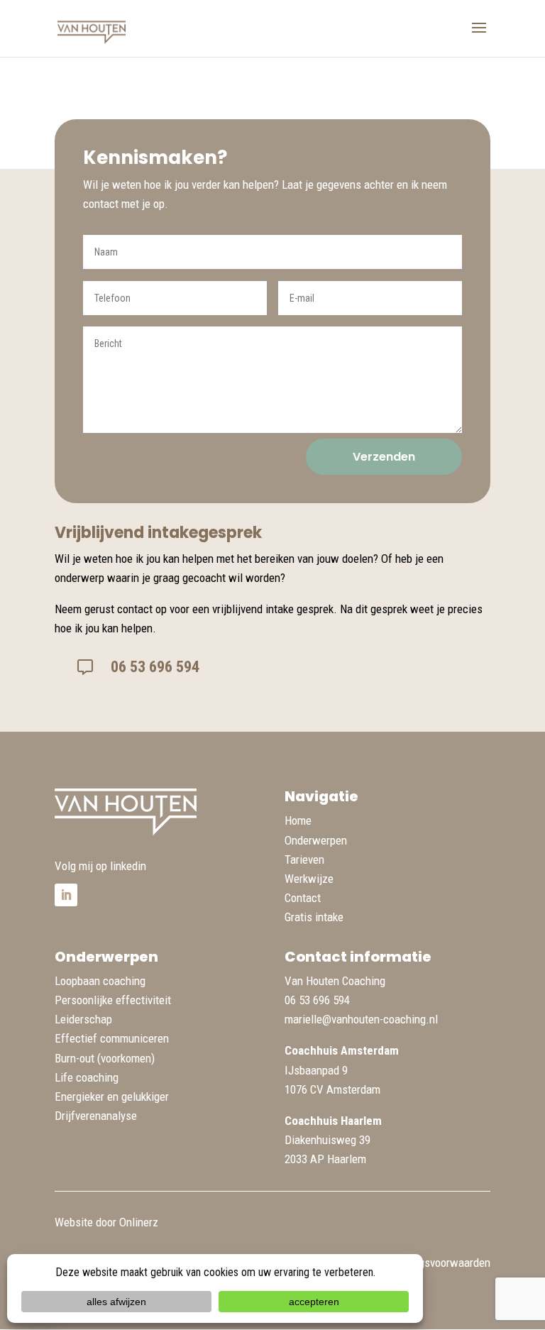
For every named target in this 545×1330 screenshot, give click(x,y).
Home (298, 820)
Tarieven (304, 859)
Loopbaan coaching (100, 981)
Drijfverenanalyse (96, 1116)
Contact (303, 898)
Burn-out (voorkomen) (105, 1058)
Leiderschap (83, 1019)
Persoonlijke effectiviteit (113, 1000)
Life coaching (87, 1077)
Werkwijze (309, 879)
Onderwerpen (316, 840)
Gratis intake (314, 917)
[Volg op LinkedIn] (66, 895)
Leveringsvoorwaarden (437, 1262)
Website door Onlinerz (106, 1222)
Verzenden (384, 457)
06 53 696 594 (155, 667)
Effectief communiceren (112, 1038)
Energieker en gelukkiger (112, 1096)
